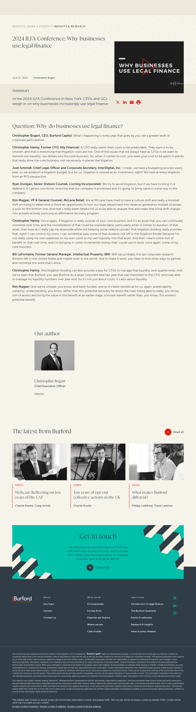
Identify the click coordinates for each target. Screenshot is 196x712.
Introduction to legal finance (147, 603)
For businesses (95, 603)
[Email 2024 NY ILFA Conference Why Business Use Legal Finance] (131, 102)
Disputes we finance (98, 617)
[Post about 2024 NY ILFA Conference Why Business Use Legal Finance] (117, 102)
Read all (178, 432)
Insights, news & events (31, 26)
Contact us (49, 617)
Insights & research (70, 26)
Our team (48, 603)
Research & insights (142, 624)
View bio (39, 393)
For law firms (94, 610)
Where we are (95, 624)
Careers (47, 610)
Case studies (94, 631)
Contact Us (102, 567)
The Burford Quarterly (143, 610)
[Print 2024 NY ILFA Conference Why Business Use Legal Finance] (138, 102)
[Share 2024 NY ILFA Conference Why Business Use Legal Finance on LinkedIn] (124, 102)
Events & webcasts (141, 617)
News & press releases (143, 631)
